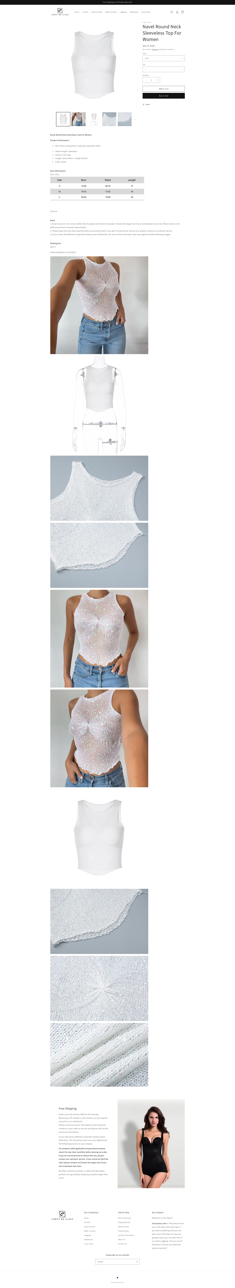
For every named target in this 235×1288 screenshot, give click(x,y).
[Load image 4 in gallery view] (109, 119)
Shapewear (88, 1239)
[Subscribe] (136, 1262)
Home (86, 1218)
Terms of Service (124, 1218)
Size (144, 64)
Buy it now (163, 96)
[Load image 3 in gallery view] (94, 119)
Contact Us (122, 1244)
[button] (172, 12)
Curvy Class (88, 1244)
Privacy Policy (123, 1231)
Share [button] (147, 104)
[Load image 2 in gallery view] (78, 119)
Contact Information (126, 1235)
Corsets (87, 1222)
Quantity (146, 75)
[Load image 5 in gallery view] (125, 119)
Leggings (87, 1235)
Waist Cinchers (90, 1231)
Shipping (155, 49)
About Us (121, 1239)
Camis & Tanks (89, 1226)
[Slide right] (135, 119)
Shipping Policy (124, 1222)
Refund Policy (123, 1226)
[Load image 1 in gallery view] (63, 119)
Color (144, 54)
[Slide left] (53, 119)
